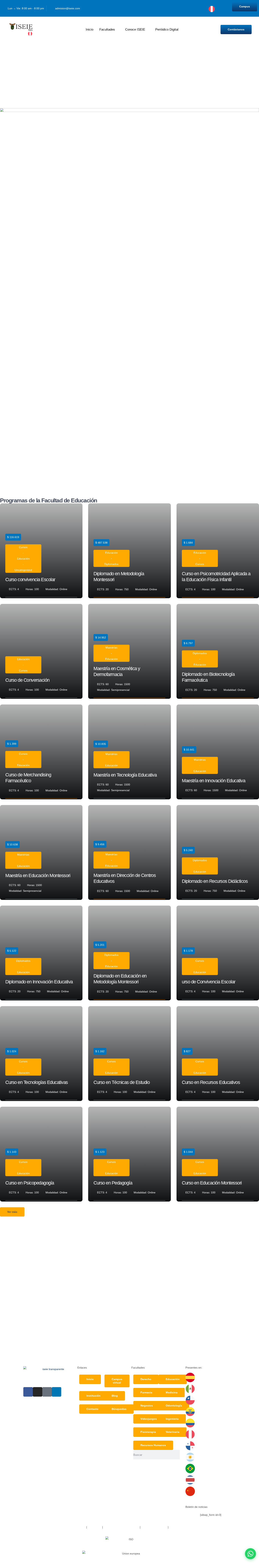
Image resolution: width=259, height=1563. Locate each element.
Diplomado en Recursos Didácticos (215, 881)
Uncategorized (23, 569)
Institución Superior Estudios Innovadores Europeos (54, 1527)
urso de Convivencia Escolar (208, 981)
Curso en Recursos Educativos (211, 1082)
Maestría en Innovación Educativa (213, 780)
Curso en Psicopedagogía (29, 1182)
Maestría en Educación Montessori (37, 875)
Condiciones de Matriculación (121, 1527)
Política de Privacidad (154, 1527)
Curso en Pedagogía (112, 1182)
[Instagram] (180, 5)
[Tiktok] (187, 11)
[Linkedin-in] (56, 1392)
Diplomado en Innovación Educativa (39, 981)
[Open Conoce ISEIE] (147, 29)
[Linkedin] (187, 5)
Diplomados (111, 564)
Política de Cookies (180, 1527)
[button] (12, 1212)
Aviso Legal (95, 1527)
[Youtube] (195, 5)
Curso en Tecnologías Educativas (36, 1082)
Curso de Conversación (27, 680)
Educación (23, 558)
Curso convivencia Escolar (30, 579)
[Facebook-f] (28, 1392)
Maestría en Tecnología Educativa (125, 775)
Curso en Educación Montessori (212, 1182)
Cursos (23, 547)
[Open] (217, 11)
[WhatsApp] (250, 1553)
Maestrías (112, 647)
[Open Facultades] (117, 29)
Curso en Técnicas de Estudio (121, 1082)
